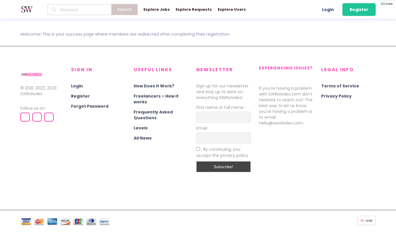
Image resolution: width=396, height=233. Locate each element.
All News (143, 138)
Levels (141, 128)
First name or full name (220, 107)
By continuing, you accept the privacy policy (222, 152)
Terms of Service (340, 86)
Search (124, 9)
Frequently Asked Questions (153, 115)
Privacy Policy (336, 96)
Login (328, 9)
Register (359, 9)
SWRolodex (31, 94)
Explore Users (232, 9)
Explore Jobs (156, 9)
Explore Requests (194, 9)
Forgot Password (89, 106)
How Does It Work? (154, 86)
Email (201, 128)
